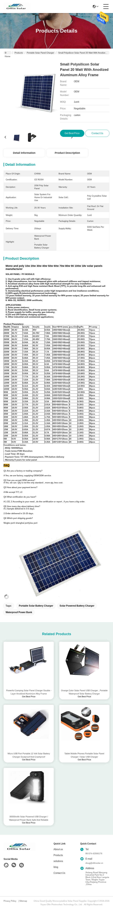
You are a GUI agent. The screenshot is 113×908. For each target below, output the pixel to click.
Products (19, 53)
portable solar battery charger (36, 605)
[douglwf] (21, 865)
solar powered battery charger (77, 605)
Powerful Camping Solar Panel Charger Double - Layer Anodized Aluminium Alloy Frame (28, 692)
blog (56, 867)
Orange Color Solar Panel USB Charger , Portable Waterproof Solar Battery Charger (84, 692)
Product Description (67, 152)
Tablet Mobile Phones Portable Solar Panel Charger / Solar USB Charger (84, 755)
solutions (58, 861)
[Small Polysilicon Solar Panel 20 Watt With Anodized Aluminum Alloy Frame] (39, 93)
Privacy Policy (10, 901)
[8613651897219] (6, 865)
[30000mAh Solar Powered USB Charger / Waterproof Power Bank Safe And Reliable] (28, 791)
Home (8, 53)
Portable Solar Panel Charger (40, 53)
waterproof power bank (19, 612)
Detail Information (24, 152)
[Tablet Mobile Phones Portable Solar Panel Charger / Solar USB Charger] (84, 728)
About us (58, 849)
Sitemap (23, 901)
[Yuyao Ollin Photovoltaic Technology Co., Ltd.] (17, 6)
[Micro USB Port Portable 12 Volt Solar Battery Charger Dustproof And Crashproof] (28, 728)
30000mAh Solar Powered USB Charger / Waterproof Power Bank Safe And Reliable (28, 818)
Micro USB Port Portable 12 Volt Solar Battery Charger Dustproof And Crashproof (29, 755)
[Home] (20, 850)
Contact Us (59, 873)
